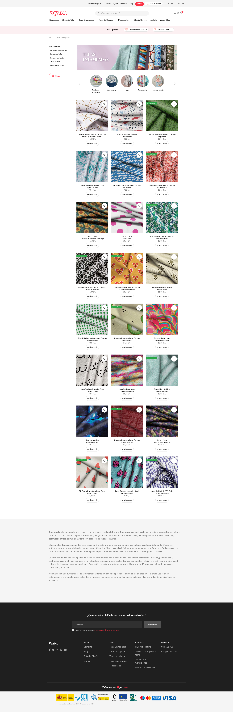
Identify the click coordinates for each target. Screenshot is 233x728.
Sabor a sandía (92, 492)
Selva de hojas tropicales (162, 441)
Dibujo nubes (127, 187)
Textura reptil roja (127, 441)
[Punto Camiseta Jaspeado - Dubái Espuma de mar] (92, 166)
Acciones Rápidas (94, 4)
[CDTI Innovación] (73, 698)
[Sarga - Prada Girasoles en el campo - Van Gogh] (92, 217)
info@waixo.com (169, 652)
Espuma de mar (92, 187)
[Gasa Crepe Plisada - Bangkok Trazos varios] (127, 115)
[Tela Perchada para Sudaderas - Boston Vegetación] (162, 115)
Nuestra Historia (143, 647)
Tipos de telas (55, 62)
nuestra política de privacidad (107, 630)
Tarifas (139, 4)
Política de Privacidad (145, 668)
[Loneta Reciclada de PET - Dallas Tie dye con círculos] (162, 472)
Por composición (56, 54)
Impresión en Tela (136, 30)
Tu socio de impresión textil (145, 653)
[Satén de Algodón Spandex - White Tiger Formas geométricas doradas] (92, 115)
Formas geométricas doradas (92, 136)
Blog (131, 4)
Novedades (54, 20)
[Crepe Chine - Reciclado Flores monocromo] (162, 370)
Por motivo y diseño (57, 66)
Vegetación (161, 136)
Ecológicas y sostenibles (58, 50)
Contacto (123, 4)
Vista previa (93, 143)
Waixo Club (165, 20)
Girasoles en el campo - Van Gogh (92, 238)
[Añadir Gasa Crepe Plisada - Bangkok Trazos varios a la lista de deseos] (139, 104)
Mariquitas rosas (127, 492)
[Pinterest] (61, 650)
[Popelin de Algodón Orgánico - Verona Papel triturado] (162, 166)
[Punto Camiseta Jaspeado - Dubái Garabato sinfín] (92, 370)
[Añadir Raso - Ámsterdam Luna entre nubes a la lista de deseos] (104, 410)
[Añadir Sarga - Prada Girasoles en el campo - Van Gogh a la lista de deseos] (104, 206)
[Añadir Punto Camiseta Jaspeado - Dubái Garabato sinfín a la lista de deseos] (104, 359)
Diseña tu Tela (68, 20)
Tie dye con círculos (162, 492)
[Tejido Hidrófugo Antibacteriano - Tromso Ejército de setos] (92, 319)
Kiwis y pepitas (127, 340)
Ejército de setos (92, 340)
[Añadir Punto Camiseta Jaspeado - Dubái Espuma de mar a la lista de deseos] (104, 155)
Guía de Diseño (90, 656)
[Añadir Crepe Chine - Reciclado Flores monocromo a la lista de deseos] (174, 359)
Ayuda (115, 4)
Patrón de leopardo (92, 289)
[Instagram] (57, 650)
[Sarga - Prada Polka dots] (127, 217)
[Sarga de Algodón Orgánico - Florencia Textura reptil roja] (127, 421)
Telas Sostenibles (117, 647)
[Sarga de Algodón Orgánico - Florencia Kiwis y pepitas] (127, 319)
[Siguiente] (174, 83)
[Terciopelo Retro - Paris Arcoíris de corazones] (162, 319)
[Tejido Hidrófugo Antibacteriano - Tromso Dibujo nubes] (127, 166)
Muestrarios (123, 20)
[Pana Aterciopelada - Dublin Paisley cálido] (162, 268)
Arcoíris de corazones (162, 340)
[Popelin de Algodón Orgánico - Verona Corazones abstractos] (127, 268)
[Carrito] (181, 13)
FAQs (86, 652)
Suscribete (152, 625)
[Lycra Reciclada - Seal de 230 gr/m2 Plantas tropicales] (162, 217)
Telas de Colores (106, 20)
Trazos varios (127, 136)
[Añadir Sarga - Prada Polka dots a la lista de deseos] (139, 206)
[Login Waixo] (175, 13)
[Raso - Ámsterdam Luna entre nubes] (92, 421)
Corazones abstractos (127, 289)
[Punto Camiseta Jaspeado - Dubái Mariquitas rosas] (127, 472)
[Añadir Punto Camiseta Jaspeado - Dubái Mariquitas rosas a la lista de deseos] (139, 461)
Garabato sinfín (92, 391)
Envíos (108, 4)
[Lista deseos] (178, 13)
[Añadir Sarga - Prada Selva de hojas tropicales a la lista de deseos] (174, 410)
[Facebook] (49, 650)
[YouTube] (65, 650)
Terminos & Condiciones (141, 661)
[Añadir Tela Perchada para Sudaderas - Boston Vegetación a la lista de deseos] (174, 104)
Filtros (57, 76)
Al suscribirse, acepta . (98, 630)
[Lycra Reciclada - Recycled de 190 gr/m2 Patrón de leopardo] (92, 268)
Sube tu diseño (155, 4)
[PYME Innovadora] (101, 698)
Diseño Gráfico (140, 20)
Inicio (51, 37)
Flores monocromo (162, 391)
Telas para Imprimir (118, 661)
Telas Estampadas (86, 20)
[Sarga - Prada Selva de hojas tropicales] (162, 421)
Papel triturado (162, 187)
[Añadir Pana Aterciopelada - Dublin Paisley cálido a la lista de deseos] (174, 257)
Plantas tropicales (162, 238)
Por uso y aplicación (57, 58)
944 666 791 (167, 647)
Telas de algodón (117, 652)
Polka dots (127, 238)
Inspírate (153, 20)
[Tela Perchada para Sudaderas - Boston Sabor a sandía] (92, 472)
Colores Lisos (164, 30)
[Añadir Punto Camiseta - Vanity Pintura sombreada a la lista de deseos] (139, 359)
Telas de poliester (117, 656)
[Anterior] (79, 83)
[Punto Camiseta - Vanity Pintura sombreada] (127, 370)
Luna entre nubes (92, 441)
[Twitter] (53, 650)
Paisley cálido (162, 289)
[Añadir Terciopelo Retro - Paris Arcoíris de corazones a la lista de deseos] (174, 308)
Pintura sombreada (127, 391)
